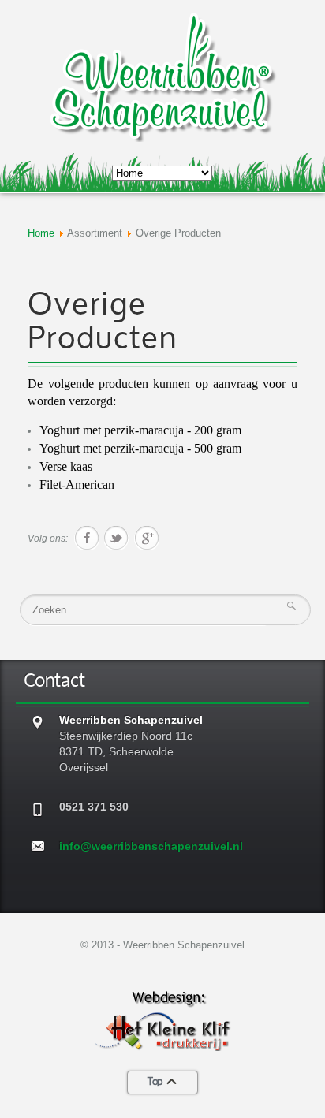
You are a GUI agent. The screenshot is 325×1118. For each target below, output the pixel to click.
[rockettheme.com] (162, 1019)
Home (41, 233)
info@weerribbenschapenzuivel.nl (151, 846)
